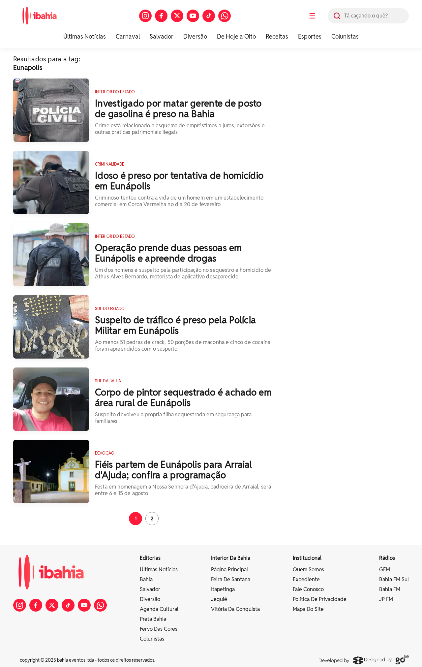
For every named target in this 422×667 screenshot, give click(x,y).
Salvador (161, 36)
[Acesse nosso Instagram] (145, 16)
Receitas (277, 36)
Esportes (309, 36)
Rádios (387, 558)
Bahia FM (389, 589)
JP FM (386, 599)
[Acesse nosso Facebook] (161, 16)
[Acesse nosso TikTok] (208, 16)
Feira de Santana (230, 579)
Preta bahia (153, 619)
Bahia (146, 579)
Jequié (219, 599)
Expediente (306, 579)
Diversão (195, 36)
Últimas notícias (159, 569)
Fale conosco (308, 589)
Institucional (307, 558)
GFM (384, 569)
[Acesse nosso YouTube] (193, 16)
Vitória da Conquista (235, 609)
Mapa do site (308, 609)
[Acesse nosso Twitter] (177, 16)
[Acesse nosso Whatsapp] (224, 16)
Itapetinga (223, 589)
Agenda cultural (159, 609)
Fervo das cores (158, 628)
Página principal (229, 569)
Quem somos (308, 569)
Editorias (150, 558)
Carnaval (128, 36)
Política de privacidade (320, 599)
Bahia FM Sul (394, 579)
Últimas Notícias (84, 36)
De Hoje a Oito (236, 36)
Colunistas (345, 36)
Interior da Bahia (230, 558)
